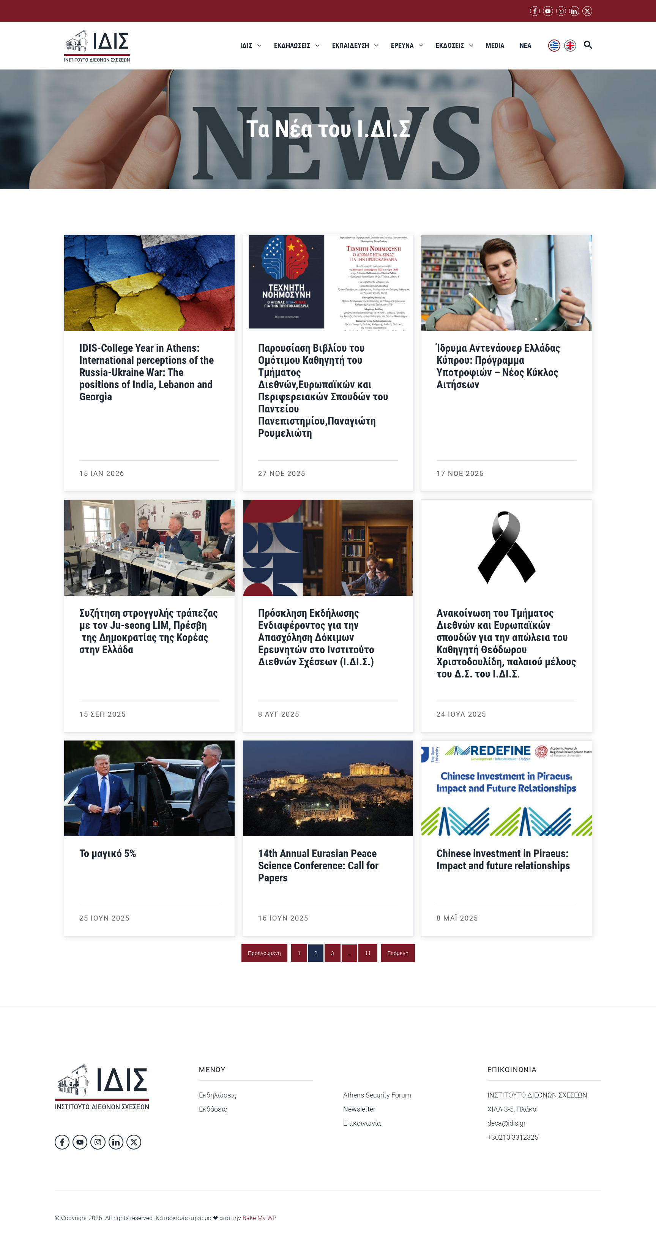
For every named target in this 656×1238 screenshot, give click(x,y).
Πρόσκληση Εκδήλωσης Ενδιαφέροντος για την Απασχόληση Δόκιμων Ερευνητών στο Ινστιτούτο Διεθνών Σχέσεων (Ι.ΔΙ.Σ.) (316, 637)
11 (368, 953)
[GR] (554, 45)
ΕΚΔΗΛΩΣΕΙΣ (292, 45)
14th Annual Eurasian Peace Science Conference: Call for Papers (318, 865)
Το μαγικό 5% (107, 853)
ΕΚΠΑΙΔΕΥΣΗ (350, 45)
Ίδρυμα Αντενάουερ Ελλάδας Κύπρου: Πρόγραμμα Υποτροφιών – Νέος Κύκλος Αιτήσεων (498, 366)
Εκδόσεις (213, 1109)
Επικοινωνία (362, 1123)
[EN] (570, 45)
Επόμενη (398, 953)
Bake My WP (259, 1218)
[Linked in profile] (561, 11)
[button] (584, 46)
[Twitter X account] (587, 11)
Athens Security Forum (377, 1095)
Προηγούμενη (264, 953)
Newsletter (359, 1109)
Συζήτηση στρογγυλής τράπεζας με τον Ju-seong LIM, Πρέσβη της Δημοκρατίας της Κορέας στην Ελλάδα (148, 631)
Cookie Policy (524, 1217)
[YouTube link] (548, 11)
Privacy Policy (476, 1217)
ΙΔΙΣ (246, 45)
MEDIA (495, 45)
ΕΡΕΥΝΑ (402, 45)
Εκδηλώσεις (218, 1095)
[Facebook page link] (535, 11)
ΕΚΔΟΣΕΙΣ (450, 45)
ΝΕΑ (525, 45)
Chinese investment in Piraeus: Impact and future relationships (503, 859)
